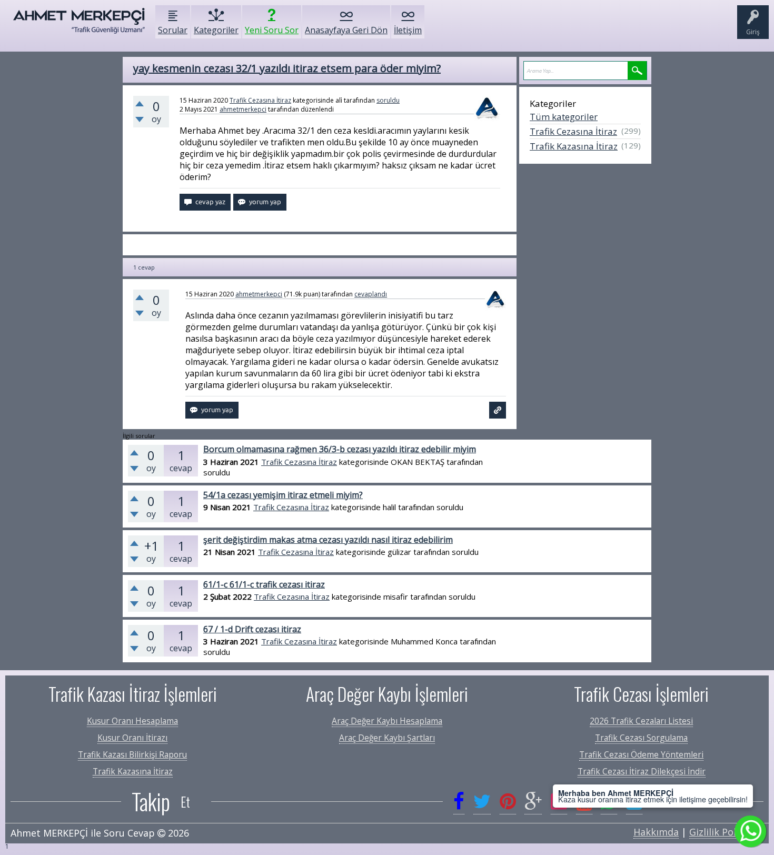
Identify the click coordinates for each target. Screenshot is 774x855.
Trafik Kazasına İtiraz (574, 146)
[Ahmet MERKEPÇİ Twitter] (482, 801)
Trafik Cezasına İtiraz (260, 100)
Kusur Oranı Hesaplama (132, 721)
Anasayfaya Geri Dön (346, 30)
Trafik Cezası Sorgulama (641, 737)
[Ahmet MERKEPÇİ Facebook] (458, 801)
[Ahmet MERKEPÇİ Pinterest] (508, 801)
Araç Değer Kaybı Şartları (387, 737)
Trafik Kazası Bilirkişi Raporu (132, 754)
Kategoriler (216, 30)
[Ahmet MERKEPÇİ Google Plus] (533, 801)
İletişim (408, 30)
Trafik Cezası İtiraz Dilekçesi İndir (642, 771)
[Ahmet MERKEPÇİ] (79, 25)
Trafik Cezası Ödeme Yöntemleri (641, 754)
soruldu (388, 100)
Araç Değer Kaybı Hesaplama (387, 721)
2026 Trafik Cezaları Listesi (641, 721)
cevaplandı (370, 294)
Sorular (172, 30)
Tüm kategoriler (564, 117)
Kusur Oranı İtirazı (132, 737)
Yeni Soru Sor (272, 30)
